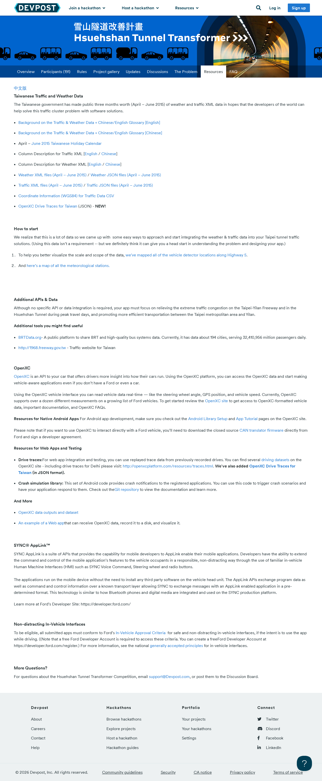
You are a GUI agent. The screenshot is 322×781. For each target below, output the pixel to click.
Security (168, 772)
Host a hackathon (138, 7)
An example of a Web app (41, 522)
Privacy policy (242, 772)
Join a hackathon (85, 7)
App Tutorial (247, 418)
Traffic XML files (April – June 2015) (50, 185)
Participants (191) (55, 71)
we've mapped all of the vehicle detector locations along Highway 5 (186, 254)
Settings (189, 737)
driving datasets (275, 459)
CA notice (203, 772)
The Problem (185, 71)
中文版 (20, 88)
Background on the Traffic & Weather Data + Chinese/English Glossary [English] (89, 122)
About (36, 719)
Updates (133, 71)
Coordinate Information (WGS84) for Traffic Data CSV (66, 195)
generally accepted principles (176, 645)
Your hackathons (196, 728)
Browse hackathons (123, 719)
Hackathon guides (122, 747)
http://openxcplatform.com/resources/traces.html (168, 465)
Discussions (157, 71)
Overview (26, 71)
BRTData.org (29, 337)
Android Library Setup (207, 418)
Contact (38, 737)
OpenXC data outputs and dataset (48, 512)
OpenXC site (216, 400)
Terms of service (288, 772)
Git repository (126, 489)
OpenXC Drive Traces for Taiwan (47, 206)
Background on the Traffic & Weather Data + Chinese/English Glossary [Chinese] (90, 132)
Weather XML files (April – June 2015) (52, 174)
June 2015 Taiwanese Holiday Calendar (66, 143)
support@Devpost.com (169, 676)
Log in (274, 7)
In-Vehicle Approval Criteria (141, 632)
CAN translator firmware (261, 430)
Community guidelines (122, 772)
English (91, 153)
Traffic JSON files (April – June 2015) (120, 185)
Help (35, 747)
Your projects (194, 719)
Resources (185, 7)
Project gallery (106, 71)
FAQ (233, 71)
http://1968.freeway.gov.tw (42, 347)
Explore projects (121, 728)
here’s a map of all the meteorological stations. (68, 265)
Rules (82, 71)
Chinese (108, 153)
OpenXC (21, 376)
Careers (38, 728)
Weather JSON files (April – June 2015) (126, 174)
